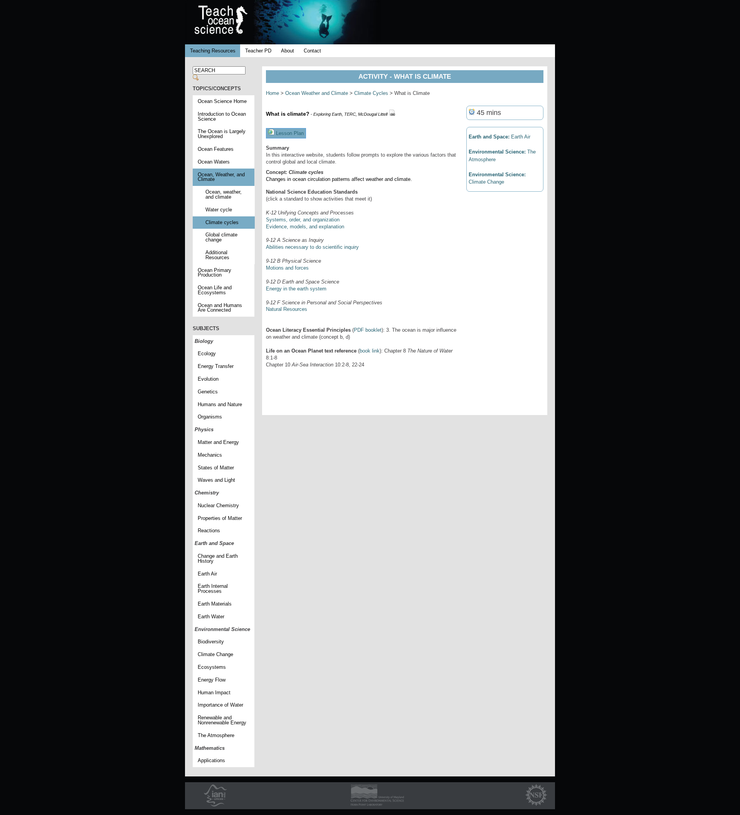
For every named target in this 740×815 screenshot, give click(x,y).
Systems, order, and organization (303, 220)
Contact (312, 51)
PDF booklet (368, 330)
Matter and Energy (218, 442)
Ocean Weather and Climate (316, 93)
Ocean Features (216, 149)
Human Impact (214, 692)
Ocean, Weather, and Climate (221, 177)
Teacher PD (258, 51)
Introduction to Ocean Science (222, 116)
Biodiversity (211, 642)
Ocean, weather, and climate (223, 194)
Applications (211, 760)
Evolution (208, 379)
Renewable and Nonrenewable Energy (222, 720)
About (287, 51)
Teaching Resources (212, 51)
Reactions (209, 530)
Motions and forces (287, 268)
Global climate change (221, 237)
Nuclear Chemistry (218, 505)
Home (272, 93)
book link (370, 351)
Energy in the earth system (296, 289)
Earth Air (207, 574)
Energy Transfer (216, 366)
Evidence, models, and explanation (305, 226)
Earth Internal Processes (213, 588)
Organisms (210, 417)
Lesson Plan (289, 133)
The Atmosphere (216, 735)
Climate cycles (222, 222)
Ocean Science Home (222, 101)
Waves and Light (216, 480)
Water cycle (218, 210)
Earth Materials (215, 604)
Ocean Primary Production (214, 272)
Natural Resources (286, 309)
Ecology (207, 353)
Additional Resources (217, 255)
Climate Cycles (371, 93)
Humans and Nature (220, 404)
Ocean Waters (214, 162)
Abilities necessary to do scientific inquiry (312, 247)
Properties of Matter (220, 518)
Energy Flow (211, 680)
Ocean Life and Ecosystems (215, 290)
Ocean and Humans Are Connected (220, 307)
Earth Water (211, 616)
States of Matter (216, 468)
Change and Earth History (218, 558)
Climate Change (215, 654)
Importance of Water (220, 705)
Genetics (208, 392)
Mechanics (210, 455)
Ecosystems (212, 667)
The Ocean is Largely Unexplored (222, 133)
